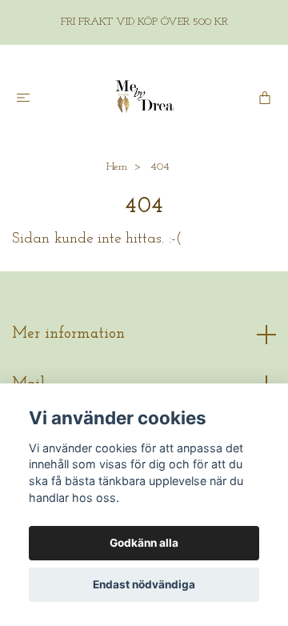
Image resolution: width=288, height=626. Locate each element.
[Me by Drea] (144, 97)
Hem (116, 167)
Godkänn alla (144, 542)
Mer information (68, 334)
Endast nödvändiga (144, 584)
